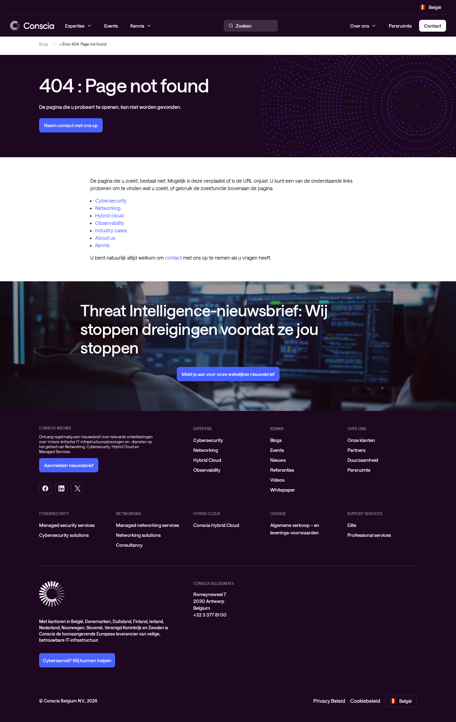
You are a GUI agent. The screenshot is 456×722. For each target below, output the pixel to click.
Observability (109, 223)
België (435, 7)
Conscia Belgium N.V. (214, 583)
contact (173, 258)
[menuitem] (228, 440)
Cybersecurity (111, 200)
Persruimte (400, 26)
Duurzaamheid (362, 460)
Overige (278, 513)
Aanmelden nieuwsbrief (68, 465)
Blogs (43, 44)
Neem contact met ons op (71, 125)
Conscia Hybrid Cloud (216, 525)
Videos (277, 480)
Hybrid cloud (109, 215)
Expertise (202, 428)
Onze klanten (361, 440)
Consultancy (129, 545)
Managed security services (67, 525)
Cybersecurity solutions (64, 535)
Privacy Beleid (329, 701)
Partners (356, 450)
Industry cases (111, 230)
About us (105, 238)
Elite (351, 525)
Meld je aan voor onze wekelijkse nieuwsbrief (228, 374)
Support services (364, 513)
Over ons (359, 26)
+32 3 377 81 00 (209, 614)
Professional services (369, 535)
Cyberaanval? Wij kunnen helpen (77, 660)
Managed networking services (147, 525)
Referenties (282, 470)
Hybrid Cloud (207, 460)
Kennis (102, 245)
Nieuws (278, 460)
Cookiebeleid (365, 701)
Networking (107, 208)
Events (277, 450)
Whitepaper (282, 489)
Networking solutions (138, 535)
